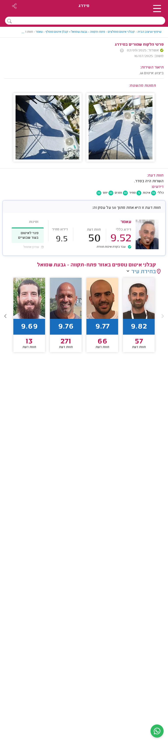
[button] (5, 316)
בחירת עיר (143, 272)
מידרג (84, 6)
